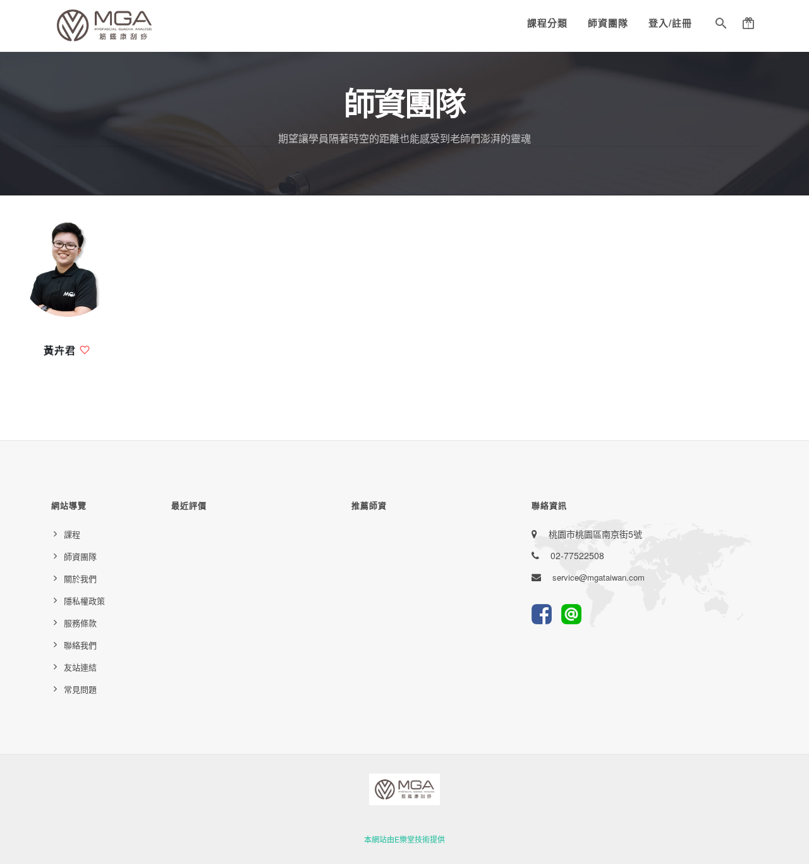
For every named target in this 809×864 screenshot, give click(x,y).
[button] (721, 25)
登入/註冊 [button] (670, 23)
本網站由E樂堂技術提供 (404, 839)
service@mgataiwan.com (598, 577)
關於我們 (80, 578)
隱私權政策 (84, 601)
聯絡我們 (80, 645)
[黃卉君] (67, 269)
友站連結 (80, 667)
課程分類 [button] (547, 23)
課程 (72, 534)
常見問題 (80, 689)
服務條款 (80, 623)
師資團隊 (608, 23)
